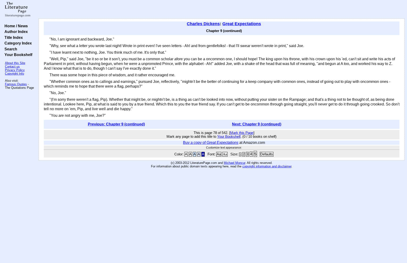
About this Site (15, 63)
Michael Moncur (234, 163)
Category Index (17, 43)
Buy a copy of (210, 143)
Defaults (266, 154)
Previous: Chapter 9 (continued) (116, 124)
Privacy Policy (15, 70)
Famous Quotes (16, 84)
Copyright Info (14, 73)
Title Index (13, 37)
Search (10, 49)
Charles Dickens (203, 23)
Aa (219, 154)
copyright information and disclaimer (266, 166)
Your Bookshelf (17, 55)
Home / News (15, 26)
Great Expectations (241, 23)
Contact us (12, 66)
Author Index (15, 31)
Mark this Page (241, 133)
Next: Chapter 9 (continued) (256, 124)
